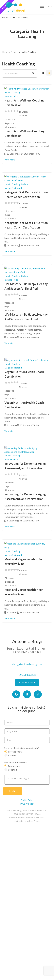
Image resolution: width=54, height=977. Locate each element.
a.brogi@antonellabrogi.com (27, 664)
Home (5, 17)
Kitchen (24, 184)
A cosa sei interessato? (15, 762)
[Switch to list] (49, 73)
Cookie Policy (27, 800)
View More (9, 159)
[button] (27, 682)
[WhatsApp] (38, 694)
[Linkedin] (27, 694)
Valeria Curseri (33, 821)
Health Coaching (12, 92)
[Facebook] (16, 694)
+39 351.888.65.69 (27, 674)
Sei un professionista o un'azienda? (21, 747)
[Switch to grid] (43, 73)
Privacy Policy (27, 803)
